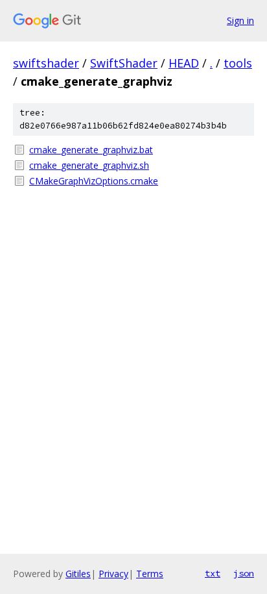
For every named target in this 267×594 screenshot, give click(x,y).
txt (212, 573)
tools (238, 63)
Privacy (113, 573)
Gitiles (78, 573)
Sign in (240, 20)
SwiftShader (123, 63)
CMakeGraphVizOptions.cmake (93, 181)
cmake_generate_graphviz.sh (89, 165)
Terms (149, 573)
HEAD (183, 63)
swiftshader (46, 63)
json (243, 573)
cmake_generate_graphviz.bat (91, 149)
